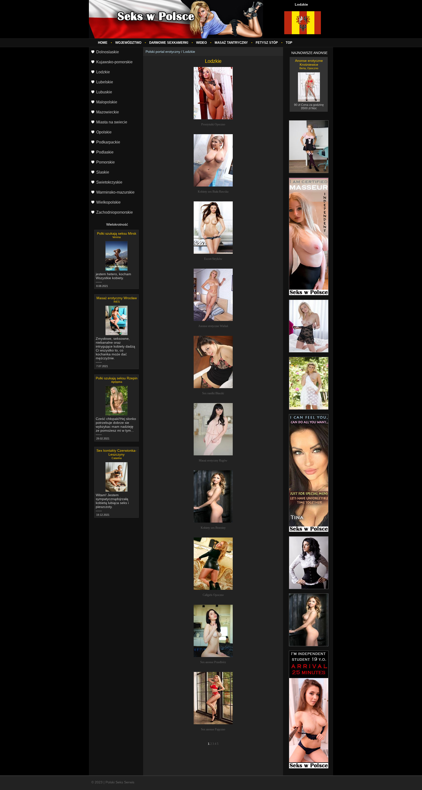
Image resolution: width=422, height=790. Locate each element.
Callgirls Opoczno (213, 595)
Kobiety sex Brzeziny (213, 527)
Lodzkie (189, 52)
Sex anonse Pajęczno (213, 729)
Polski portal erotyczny (163, 52)
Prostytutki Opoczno (213, 124)
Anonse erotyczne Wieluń (213, 326)
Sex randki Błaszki (213, 393)
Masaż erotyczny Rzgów (213, 460)
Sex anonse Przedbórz (213, 662)
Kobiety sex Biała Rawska (213, 191)
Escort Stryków (213, 259)
